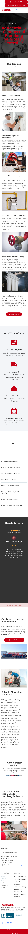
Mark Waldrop (14, 541)
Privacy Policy (14, 933)
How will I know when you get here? (11, 467)
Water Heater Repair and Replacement (10, 136)
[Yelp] (5, 923)
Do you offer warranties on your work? (12, 505)
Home (3, 876)
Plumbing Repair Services (11, 95)
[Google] (2, 923)
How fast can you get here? (9, 449)
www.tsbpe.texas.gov (17, 865)
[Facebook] (11, 923)
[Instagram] (8, 923)
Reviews (3, 883)
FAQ (2, 880)
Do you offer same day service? (10, 485)
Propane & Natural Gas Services (13, 215)
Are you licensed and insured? (9, 461)
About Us (3, 887)
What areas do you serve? (8, 479)
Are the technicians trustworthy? (10, 473)
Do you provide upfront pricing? (10, 499)
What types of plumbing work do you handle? (10, 492)
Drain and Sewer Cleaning (11, 176)
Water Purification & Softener (12, 296)
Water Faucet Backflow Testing (13, 257)
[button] (16, 10)
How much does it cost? (8, 455)
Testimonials (4, 885)
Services (3, 878)
